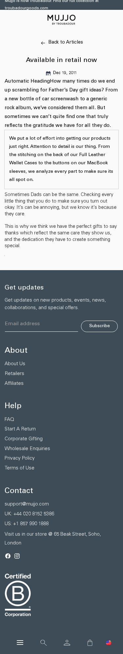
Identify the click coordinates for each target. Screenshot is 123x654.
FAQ (9, 419)
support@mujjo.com (27, 504)
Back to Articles (65, 42)
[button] (108, 642)
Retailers (14, 373)
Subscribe (99, 326)
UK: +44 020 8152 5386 (29, 514)
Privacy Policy (20, 458)
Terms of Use (19, 468)
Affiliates (14, 383)
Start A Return (20, 429)
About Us (15, 364)
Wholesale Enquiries (27, 448)
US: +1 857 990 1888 (27, 524)
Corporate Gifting (24, 439)
